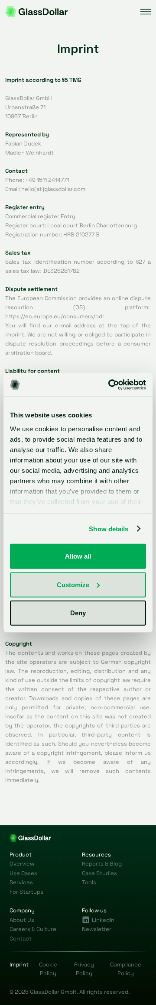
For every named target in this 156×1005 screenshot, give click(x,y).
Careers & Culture (33, 929)
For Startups (26, 891)
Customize (73, 584)
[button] (145, 12)
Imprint (19, 964)
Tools (89, 882)
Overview (22, 863)
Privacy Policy (84, 969)
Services (21, 882)
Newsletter (96, 929)
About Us (22, 920)
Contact (21, 938)
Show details (108, 528)
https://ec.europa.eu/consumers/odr (54, 316)
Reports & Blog (102, 863)
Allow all (78, 556)
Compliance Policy (125, 969)
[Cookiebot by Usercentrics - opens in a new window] (110, 384)
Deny (78, 613)
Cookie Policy (48, 969)
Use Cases (23, 873)
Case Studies (99, 873)
